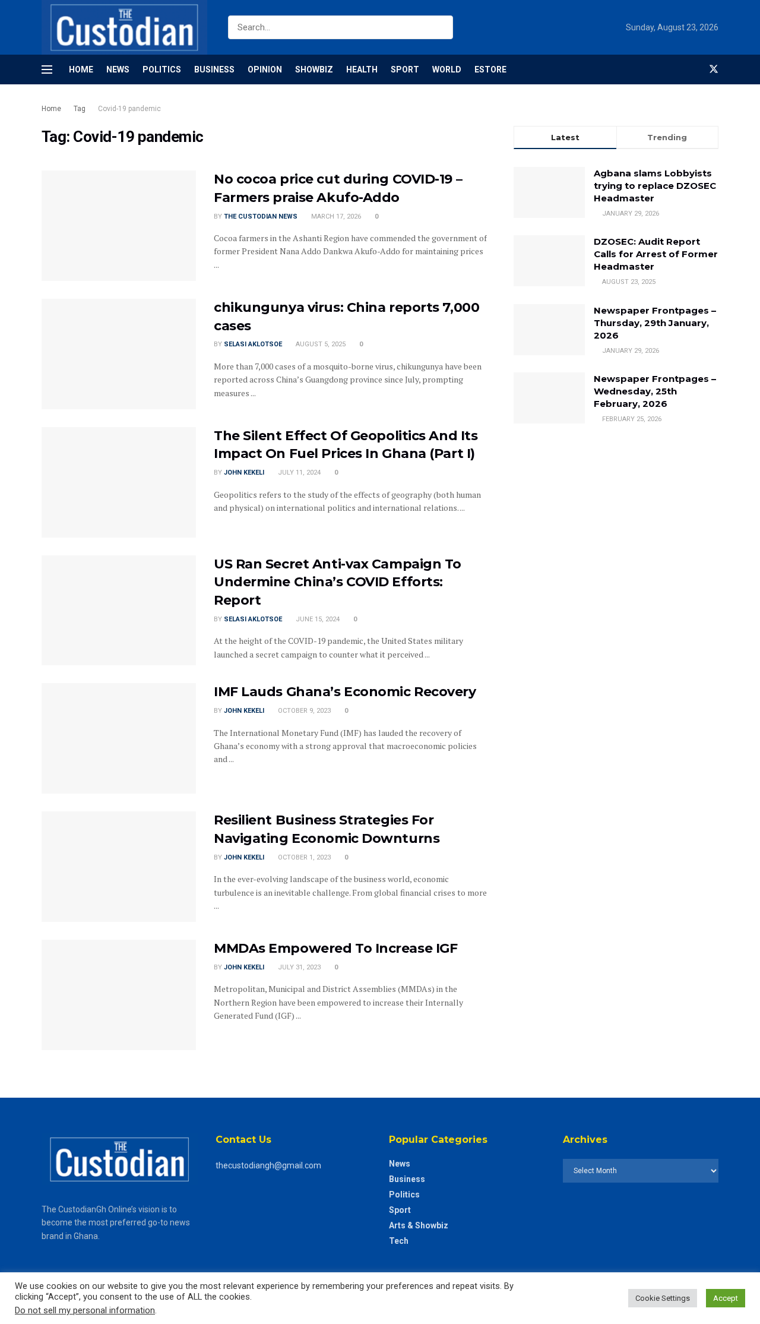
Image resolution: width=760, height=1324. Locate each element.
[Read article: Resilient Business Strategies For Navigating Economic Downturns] (119, 866)
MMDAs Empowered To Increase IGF (335, 948)
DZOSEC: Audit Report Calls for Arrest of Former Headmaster (656, 254)
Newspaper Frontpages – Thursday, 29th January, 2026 (655, 323)
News (117, 69)
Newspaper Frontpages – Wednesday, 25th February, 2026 (655, 391)
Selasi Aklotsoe (253, 344)
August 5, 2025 (320, 344)
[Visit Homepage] (124, 27)
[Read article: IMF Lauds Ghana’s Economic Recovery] (119, 738)
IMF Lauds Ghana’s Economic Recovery (345, 692)
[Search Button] (441, 27)
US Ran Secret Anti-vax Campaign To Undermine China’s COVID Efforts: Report (337, 582)
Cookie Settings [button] (662, 1298)
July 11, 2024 (298, 472)
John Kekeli (244, 472)
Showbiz (314, 69)
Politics (161, 69)
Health (362, 69)
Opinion (265, 69)
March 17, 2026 (335, 216)
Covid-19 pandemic (129, 109)
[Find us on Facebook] (693, 69)
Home (81, 69)
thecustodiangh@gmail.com (268, 1165)
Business (214, 69)
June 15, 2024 (317, 619)
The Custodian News (260, 216)
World (446, 69)
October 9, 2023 (303, 711)
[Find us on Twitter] (713, 69)
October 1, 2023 (303, 857)
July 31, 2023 (298, 967)
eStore (490, 69)
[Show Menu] (47, 69)
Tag (80, 109)
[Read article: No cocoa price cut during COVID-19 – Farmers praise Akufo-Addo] (119, 225)
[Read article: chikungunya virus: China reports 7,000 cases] (119, 354)
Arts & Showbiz (418, 1225)
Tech (398, 1241)
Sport (405, 69)
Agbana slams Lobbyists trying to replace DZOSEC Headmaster (655, 186)
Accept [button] (725, 1298)
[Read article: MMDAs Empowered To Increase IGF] (119, 995)
